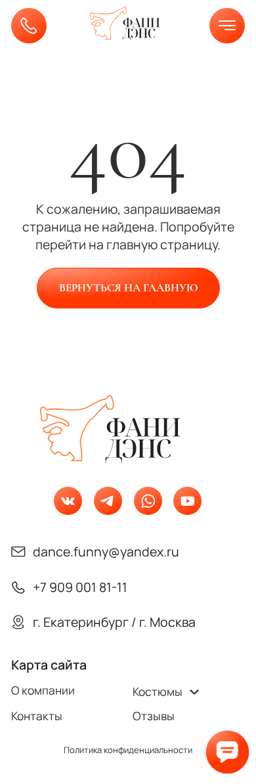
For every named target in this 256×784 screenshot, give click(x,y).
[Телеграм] (108, 501)
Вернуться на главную (128, 288)
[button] (227, 25)
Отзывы (154, 716)
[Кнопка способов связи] (227, 752)
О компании (43, 690)
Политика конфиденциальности (128, 750)
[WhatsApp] (148, 501)
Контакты (36, 716)
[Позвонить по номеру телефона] (29, 25)
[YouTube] (187, 501)
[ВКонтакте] (68, 501)
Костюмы (157, 691)
